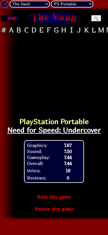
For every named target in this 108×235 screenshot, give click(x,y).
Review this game (54, 209)
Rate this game (54, 197)
